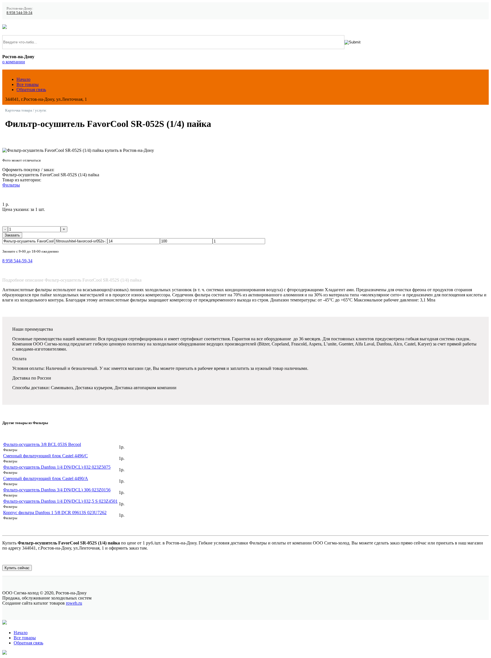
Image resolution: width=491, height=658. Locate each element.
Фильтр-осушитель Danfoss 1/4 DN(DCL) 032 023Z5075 (57, 467)
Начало (23, 79)
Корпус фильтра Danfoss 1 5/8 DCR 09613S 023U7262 (55, 512)
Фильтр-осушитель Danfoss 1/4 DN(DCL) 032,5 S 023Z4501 (60, 501)
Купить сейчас (17, 568)
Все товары (27, 84)
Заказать (12, 235)
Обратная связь (31, 89)
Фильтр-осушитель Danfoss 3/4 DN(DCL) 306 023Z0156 (57, 489)
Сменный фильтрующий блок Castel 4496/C (45, 455)
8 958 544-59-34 (19, 13)
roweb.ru (74, 603)
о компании (13, 61)
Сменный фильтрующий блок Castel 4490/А (45, 478)
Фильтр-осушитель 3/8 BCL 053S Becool (42, 444)
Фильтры (11, 185)
